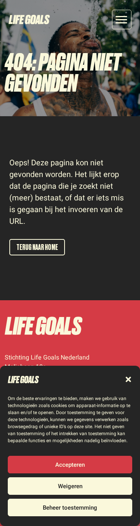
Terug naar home (37, 247)
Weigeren (70, 486)
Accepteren (70, 464)
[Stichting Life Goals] (43, 326)
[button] (128, 379)
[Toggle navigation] (121, 19)
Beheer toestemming (70, 507)
